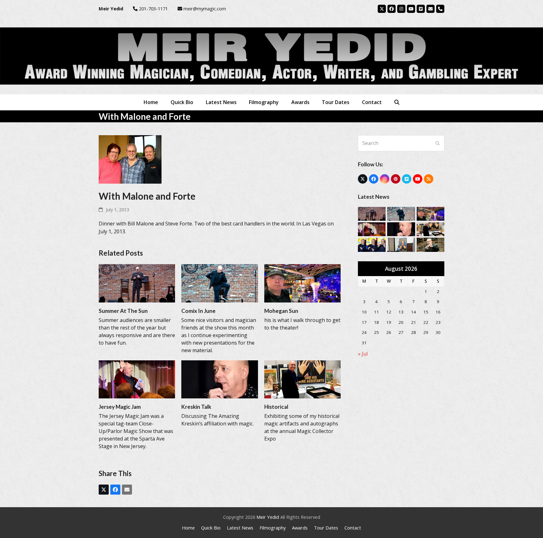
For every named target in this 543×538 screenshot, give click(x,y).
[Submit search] (438, 143)
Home (188, 527)
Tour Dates (326, 527)
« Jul (363, 353)
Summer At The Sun (123, 311)
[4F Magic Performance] (372, 244)
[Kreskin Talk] (219, 378)
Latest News (240, 527)
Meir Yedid (267, 517)
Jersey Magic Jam (120, 406)
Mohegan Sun (281, 311)
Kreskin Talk (196, 406)
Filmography (273, 527)
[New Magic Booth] (401, 244)
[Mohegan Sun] (302, 282)
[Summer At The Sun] (137, 282)
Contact (352, 527)
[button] (397, 102)
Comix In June (198, 311)
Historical (276, 406)
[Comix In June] (219, 282)
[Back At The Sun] (430, 244)
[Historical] (302, 378)
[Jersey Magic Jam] (137, 378)
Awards (300, 527)
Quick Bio (211, 527)
